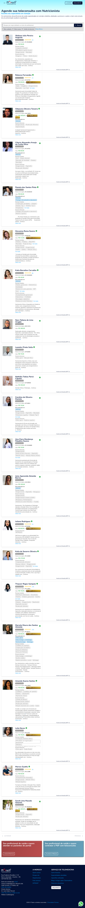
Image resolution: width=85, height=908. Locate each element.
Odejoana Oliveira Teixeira (26, 109)
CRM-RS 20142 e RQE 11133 (10, 893)
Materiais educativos (57, 883)
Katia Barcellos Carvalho (25, 270)
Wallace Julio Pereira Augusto (24, 36)
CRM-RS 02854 (6, 887)
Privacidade (50, 902)
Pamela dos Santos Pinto (25, 187)
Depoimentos (37, 878)
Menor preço (17, 29)
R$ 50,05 (33, 238)
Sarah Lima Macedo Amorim (23, 802)
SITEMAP (35, 883)
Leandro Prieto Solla (24, 347)
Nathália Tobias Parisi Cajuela (24, 377)
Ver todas (32, 88)
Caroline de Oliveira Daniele (23, 398)
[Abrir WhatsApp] (80, 903)
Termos (57, 902)
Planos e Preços (51, 854)
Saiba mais (18, 67)
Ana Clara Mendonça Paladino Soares (24, 440)
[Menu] (4, 3)
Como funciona (55, 873)
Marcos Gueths (21, 766)
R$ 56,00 (33, 528)
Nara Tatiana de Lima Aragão (24, 321)
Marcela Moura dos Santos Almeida (26, 626)
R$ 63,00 (33, 688)
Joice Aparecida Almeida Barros (25, 477)
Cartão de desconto (29, 29)
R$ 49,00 (33, 591)
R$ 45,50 (33, 82)
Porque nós (36, 875)
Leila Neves (20, 728)
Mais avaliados (8, 29)
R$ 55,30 (33, 735)
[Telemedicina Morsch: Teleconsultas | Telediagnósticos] (11, 3)
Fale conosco (36, 880)
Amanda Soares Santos (25, 681)
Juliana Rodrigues (22, 521)
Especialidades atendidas (59, 875)
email (16, 882)
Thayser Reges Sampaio (25, 584)
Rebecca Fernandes (23, 75)
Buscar (79, 25)
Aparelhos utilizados (57, 878)
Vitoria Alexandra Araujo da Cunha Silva (26, 143)
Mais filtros (39, 29)
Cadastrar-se (9, 854)
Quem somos (37, 873)
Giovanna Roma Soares (25, 231)
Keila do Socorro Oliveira (26, 551)
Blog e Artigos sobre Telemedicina (61, 880)
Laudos (68, 3)
